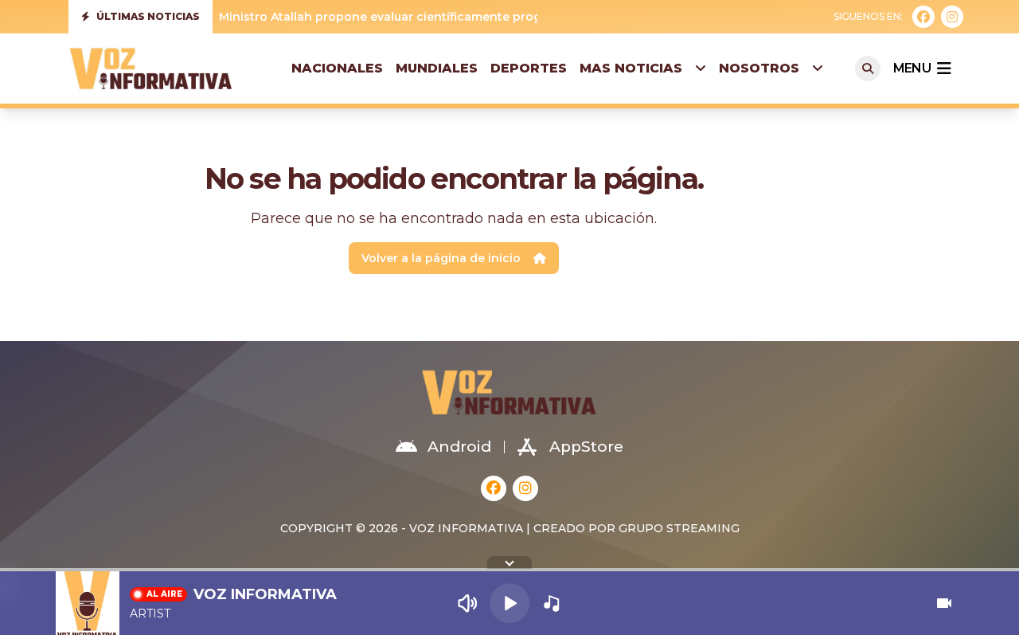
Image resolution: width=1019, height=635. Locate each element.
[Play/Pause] (509, 603)
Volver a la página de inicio (441, 258)
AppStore (586, 446)
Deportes (528, 68)
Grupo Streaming (679, 528)
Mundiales (437, 68)
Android (459, 446)
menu (912, 68)
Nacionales (337, 68)
